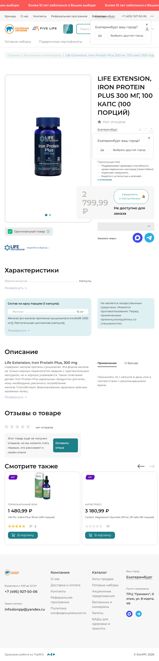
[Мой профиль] (149, 29)
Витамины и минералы (43, 55)
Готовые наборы (105, 585)
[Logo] (17, 29)
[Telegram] (139, 614)
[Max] (129, 614)
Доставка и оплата (65, 585)
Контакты (40, 16)
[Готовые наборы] (19, 42)
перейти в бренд (37, 247)
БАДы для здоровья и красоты (101, 623)
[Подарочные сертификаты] (60, 42)
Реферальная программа (69, 16)
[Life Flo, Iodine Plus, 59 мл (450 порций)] (42, 508)
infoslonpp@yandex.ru (25, 609)
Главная (14, 55)
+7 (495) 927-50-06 (134, 16)
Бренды (10, 16)
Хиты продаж (102, 579)
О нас (25, 16)
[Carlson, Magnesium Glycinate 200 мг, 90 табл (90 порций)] (119, 508)
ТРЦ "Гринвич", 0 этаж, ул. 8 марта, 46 (140, 598)
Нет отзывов (114, 122)
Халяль (97, 613)
